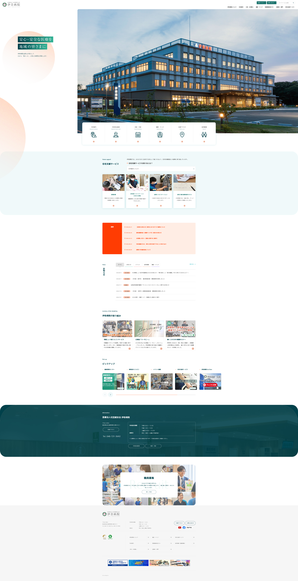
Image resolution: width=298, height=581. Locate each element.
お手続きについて (134, 169)
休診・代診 (153, 446)
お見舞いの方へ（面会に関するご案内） (147, 238)
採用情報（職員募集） (180, 543)
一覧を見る (191, 264)
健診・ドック (259, 7)
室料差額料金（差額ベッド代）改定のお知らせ (148, 233)
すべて (120, 264)
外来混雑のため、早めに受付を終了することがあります (151, 244)
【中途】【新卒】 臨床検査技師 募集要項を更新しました (148, 279)
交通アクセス (261, 2)
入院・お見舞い (250, 7)
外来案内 (241, 7)
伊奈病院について (232, 7)
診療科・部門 (279, 7)
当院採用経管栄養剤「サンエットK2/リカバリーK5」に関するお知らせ (150, 285)
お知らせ (128, 264)
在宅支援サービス (289, 7)
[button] (110, 394)
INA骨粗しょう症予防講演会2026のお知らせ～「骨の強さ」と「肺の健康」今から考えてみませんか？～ (160, 273)
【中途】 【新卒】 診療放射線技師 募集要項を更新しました (148, 291)
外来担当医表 (136, 446)
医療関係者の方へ (269, 7)
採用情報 (146, 264)
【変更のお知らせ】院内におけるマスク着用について (150, 227)
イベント (137, 264)
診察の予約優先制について (143, 250)
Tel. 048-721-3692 (111, 436)
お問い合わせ (271, 2)
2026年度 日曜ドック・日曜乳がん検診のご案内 (145, 297)
